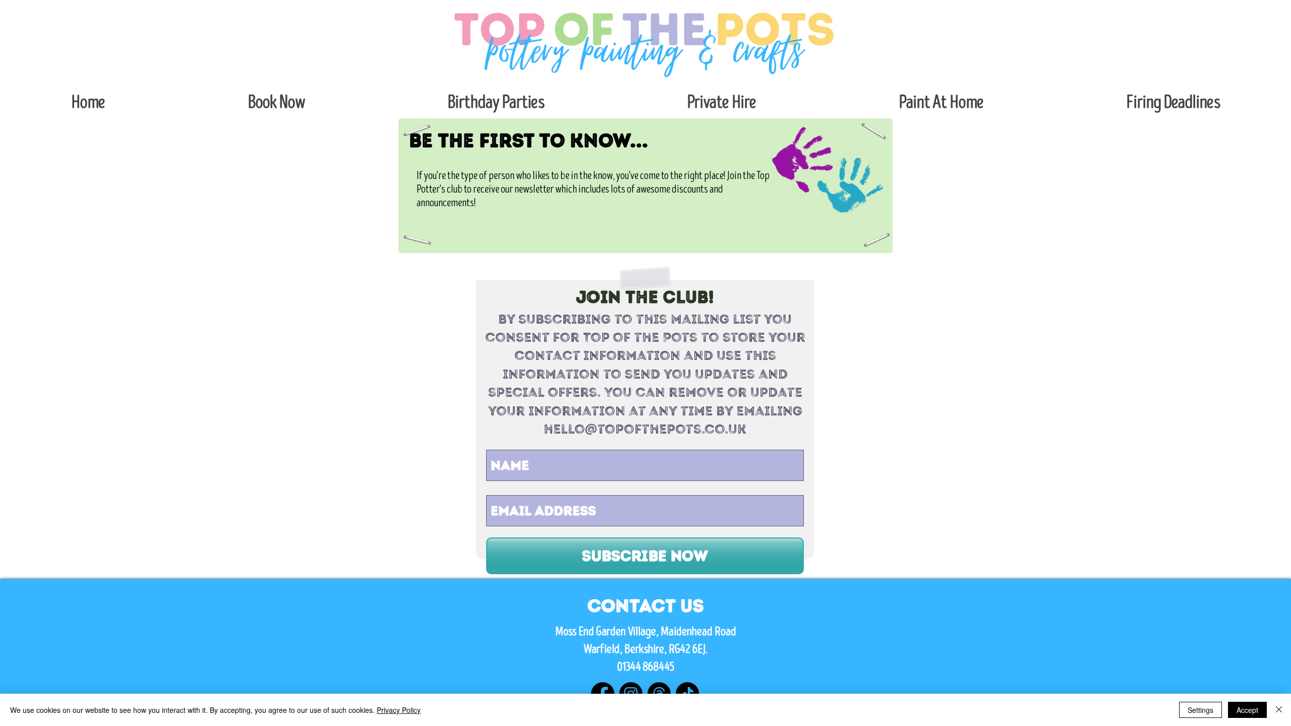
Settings (1200, 710)
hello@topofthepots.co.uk (645, 429)
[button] (276, 102)
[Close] (1279, 710)
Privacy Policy (399, 710)
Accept (1247, 710)
